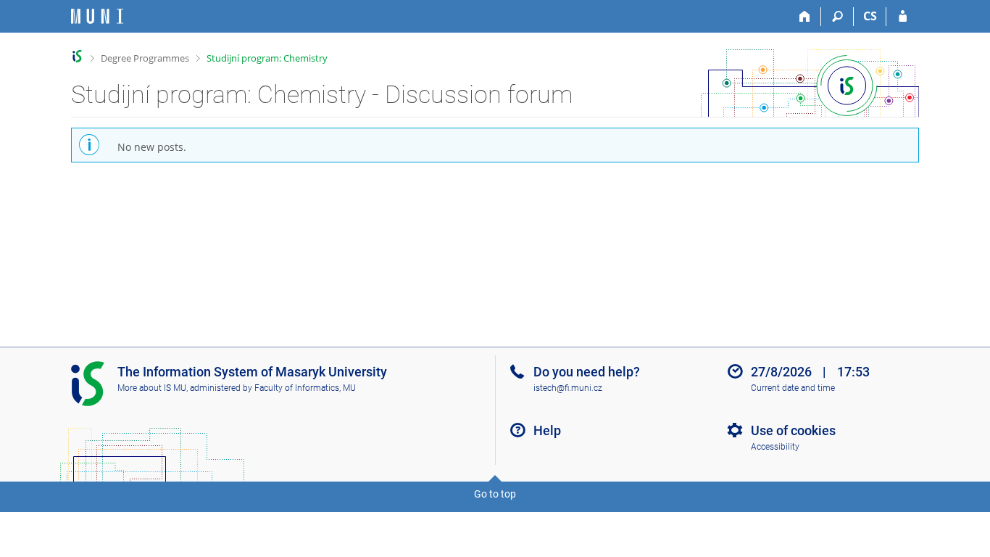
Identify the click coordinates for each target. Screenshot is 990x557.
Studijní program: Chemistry (267, 58)
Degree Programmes (145, 58)
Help (547, 430)
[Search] (837, 16)
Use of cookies (793, 430)
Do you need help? (586, 371)
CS (870, 16)
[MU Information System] (77, 56)
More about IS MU (151, 388)
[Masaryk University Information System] (97, 16)
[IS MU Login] (902, 16)
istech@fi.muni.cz (567, 388)
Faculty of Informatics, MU (305, 388)
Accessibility (775, 447)
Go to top (495, 494)
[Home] (805, 16)
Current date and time (793, 388)
